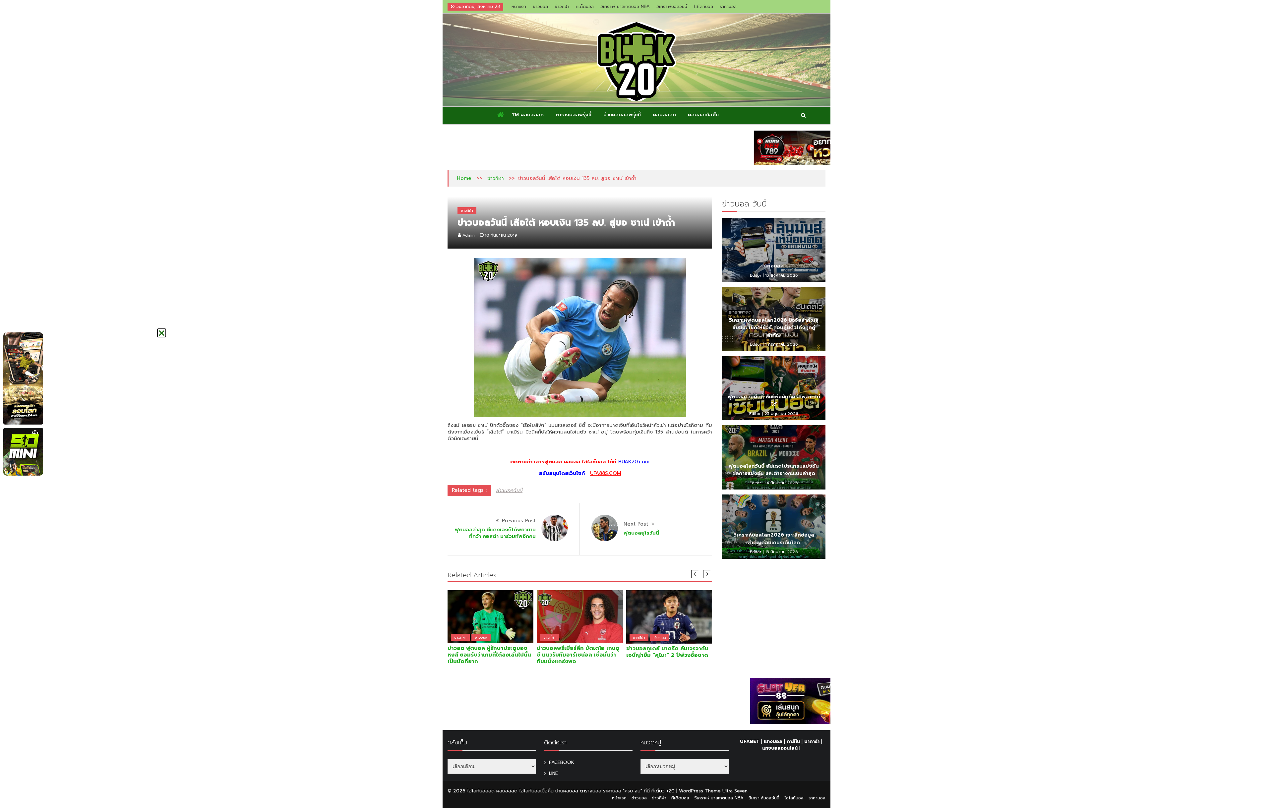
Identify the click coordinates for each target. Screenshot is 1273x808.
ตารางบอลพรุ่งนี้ (573, 114)
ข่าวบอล (540, 6)
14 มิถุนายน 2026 (781, 483)
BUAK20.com (633, 461)
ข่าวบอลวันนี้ (509, 490)
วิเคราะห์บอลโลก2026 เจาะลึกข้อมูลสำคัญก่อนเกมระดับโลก (774, 538)
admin (468, 235)
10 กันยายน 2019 (501, 235)
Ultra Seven (735, 790)
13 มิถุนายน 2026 (781, 552)
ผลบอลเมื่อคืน (703, 114)
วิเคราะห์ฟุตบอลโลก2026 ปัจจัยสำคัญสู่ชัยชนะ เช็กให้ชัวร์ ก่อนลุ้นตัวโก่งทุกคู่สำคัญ (773, 328)
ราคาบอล (728, 6)
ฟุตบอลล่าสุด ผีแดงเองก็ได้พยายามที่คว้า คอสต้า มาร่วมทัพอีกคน (495, 533)
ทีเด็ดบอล (585, 6)
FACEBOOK (561, 762)
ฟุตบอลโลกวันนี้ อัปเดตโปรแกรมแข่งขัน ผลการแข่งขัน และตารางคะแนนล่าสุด (774, 469)
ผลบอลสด (664, 114)
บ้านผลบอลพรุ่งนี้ (622, 114)
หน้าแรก (519, 6)
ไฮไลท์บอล (703, 6)
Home (464, 178)
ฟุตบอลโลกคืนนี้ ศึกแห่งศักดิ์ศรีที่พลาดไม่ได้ (774, 400)
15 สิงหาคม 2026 (781, 275)
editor (755, 275)
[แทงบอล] (773, 250)
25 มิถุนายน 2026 (781, 414)
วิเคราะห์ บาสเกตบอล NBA (625, 6)
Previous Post (519, 520)
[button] (161, 333)
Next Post (636, 524)
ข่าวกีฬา (562, 6)
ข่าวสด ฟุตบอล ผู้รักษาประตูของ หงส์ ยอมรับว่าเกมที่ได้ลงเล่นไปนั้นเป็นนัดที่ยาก (489, 654)
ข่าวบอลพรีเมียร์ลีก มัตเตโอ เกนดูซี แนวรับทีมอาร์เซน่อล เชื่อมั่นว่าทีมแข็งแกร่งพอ (578, 654)
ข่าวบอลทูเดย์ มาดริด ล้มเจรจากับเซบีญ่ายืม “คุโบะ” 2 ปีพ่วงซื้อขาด (667, 652)
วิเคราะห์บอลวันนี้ (671, 6)
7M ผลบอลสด (528, 114)
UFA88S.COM (605, 473)
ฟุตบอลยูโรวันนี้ (641, 533)
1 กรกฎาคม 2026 (781, 344)
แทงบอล (774, 265)
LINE (553, 773)
